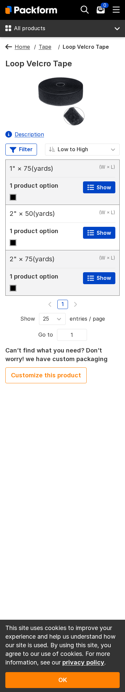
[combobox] (83, 149)
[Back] (8, 47)
